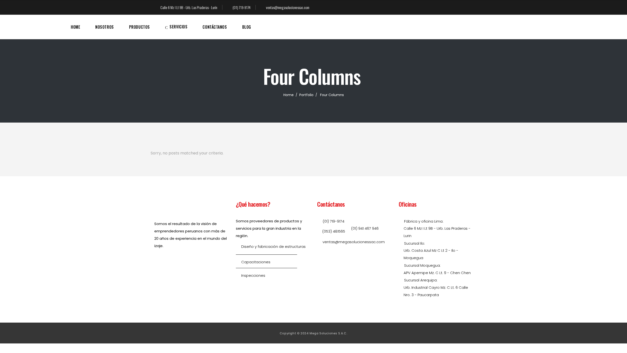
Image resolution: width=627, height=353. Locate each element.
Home (288, 94)
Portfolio (306, 94)
